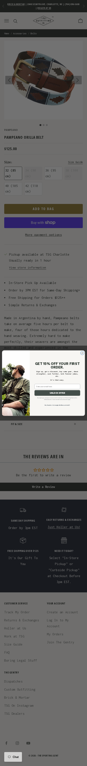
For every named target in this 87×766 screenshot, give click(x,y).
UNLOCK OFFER (57, 393)
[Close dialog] (82, 353)
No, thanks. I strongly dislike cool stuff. (57, 405)
